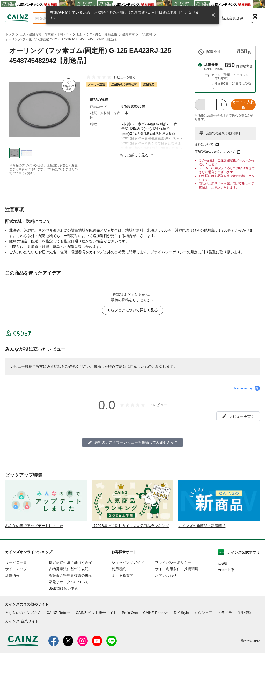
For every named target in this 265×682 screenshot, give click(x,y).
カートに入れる (243, 104)
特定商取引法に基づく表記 (70, 562)
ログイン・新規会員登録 (223, 18)
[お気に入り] (69, 85)
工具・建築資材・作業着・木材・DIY (45, 34)
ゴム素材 (146, 34)
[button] (14, 153)
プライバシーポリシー (173, 562)
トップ (9, 34)
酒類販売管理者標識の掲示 (70, 575)
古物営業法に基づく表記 (69, 569)
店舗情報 (12, 575)
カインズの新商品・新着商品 (201, 526)
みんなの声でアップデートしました (34, 526)
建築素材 (128, 34)
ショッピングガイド (128, 562)
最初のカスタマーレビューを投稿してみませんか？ (136, 442)
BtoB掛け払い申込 (63, 588)
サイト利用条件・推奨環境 (176, 569)
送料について (204, 144)
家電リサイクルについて (69, 582)
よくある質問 (122, 575)
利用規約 (119, 569)
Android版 (226, 570)
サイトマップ (16, 569)
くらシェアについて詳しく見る (132, 310)
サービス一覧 (16, 562)
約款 (57, 366)
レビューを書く (125, 77)
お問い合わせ (166, 575)
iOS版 (222, 563)
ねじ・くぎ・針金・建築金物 (97, 34)
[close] (213, 15)
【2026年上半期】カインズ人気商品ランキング (130, 526)
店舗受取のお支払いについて (215, 151)
